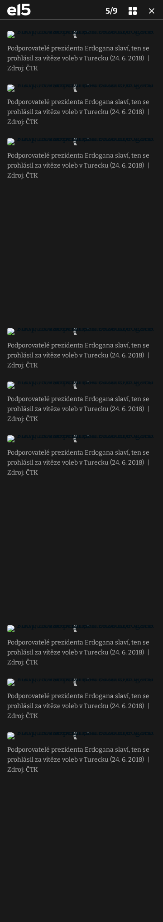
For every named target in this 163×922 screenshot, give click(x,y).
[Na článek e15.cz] (19, 9)
